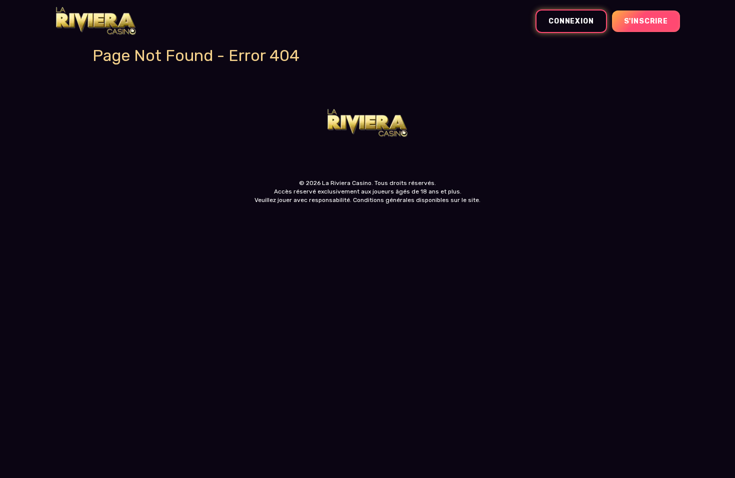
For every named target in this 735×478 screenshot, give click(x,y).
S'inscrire (646, 21)
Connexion (571, 21)
